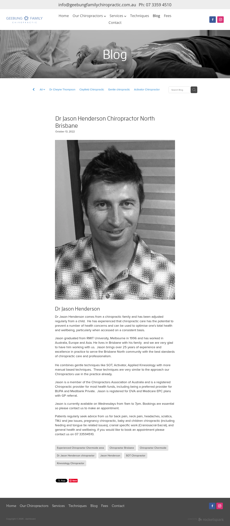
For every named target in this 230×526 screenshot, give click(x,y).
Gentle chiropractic (119, 89)
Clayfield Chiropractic (91, 89)
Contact (115, 22)
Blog (156, 15)
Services (117, 15)
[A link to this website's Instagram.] (220, 19)
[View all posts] (33, 90)
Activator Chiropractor (147, 89)
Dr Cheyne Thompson (62, 89)
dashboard (30, 518)
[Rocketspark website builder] (206, 520)
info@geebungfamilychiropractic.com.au (97, 5)
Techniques (139, 15)
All (41, 89)
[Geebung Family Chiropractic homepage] (28, 19)
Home (64, 15)
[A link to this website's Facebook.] (212, 19)
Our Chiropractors (88, 15)
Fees (167, 15)
